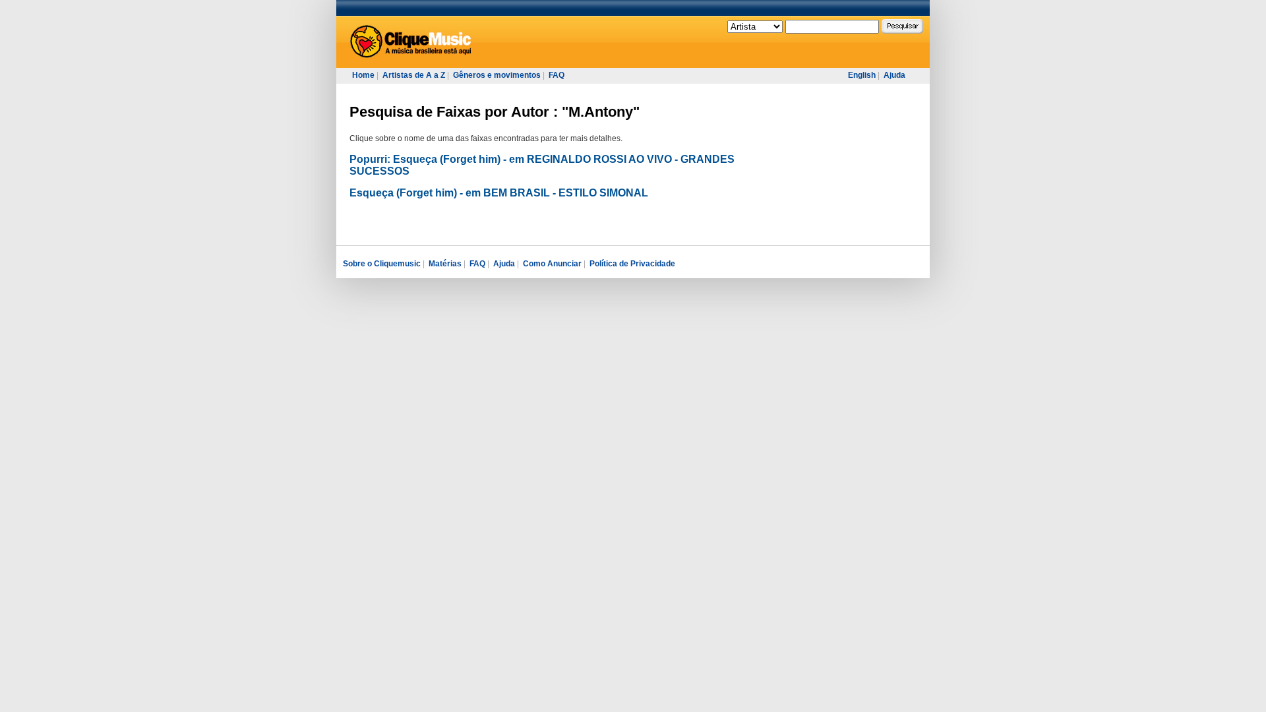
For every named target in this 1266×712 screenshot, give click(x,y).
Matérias (445, 263)
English (862, 75)
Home (363, 75)
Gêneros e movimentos (497, 75)
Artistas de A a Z (413, 75)
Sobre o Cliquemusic (382, 263)
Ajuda (894, 75)
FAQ (556, 75)
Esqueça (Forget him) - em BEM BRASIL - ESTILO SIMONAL (498, 192)
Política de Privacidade (632, 263)
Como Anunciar (552, 263)
